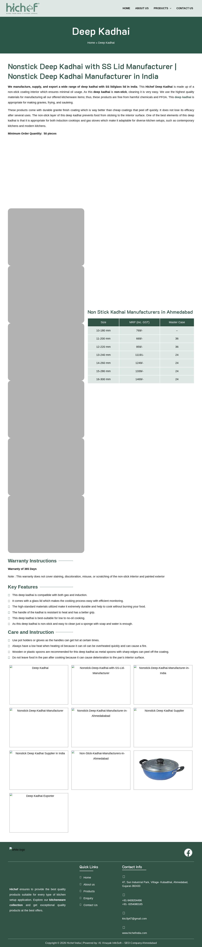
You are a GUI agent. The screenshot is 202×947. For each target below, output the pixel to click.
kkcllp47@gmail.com (134, 918)
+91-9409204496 (132, 900)
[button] (46, 147)
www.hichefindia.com (134, 933)
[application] (169, 8)
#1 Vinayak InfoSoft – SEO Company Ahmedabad (127, 943)
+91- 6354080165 (132, 904)
